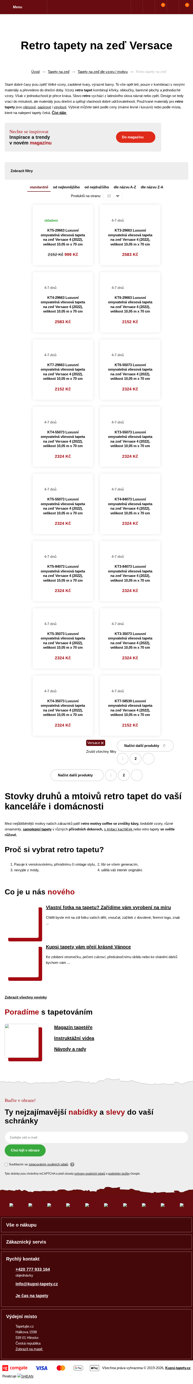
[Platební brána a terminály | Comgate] (50, 1368)
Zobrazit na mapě (29, 1349)
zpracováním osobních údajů (48, 1164)
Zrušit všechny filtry (101, 751)
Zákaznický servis (26, 1242)
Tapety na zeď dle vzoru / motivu (103, 72)
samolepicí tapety (37, 829)
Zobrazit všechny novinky (26, 997)
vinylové (60, 107)
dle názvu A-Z (125, 187)
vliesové (29, 107)
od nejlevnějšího (66, 187)
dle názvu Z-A (152, 187)
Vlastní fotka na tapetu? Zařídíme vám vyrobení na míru (108, 907)
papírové (44, 107)
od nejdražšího (96, 187)
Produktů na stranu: (86, 196)
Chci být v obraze (25, 1150)
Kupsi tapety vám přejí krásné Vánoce (88, 946)
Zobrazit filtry (22, 171)
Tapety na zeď (58, 72)
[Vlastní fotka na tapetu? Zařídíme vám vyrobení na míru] (22, 937)
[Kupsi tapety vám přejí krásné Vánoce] (22, 976)
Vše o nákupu (21, 1225)
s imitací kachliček (118, 829)
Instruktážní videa (74, 1038)
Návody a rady (70, 1049)
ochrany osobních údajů (89, 1173)
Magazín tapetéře (73, 1027)
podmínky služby (119, 1173)
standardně (39, 187)
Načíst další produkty (141, 746)
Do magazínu (133, 137)
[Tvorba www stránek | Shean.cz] (25, 1376)
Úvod (35, 72)
